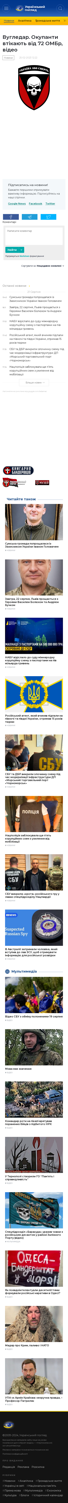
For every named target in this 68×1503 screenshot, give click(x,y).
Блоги (25, 1495)
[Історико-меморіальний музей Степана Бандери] (50, 482)
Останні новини (14, 285)
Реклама (23, 1466)
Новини (9, 20)
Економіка (54, 1490)
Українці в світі (14, 1485)
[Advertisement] (34, 428)
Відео (9, 1020)
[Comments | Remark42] (34, 247)
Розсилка (38, 1466)
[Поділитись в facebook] (11, 217)
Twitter (50, 203)
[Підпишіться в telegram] (30, 217)
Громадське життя (47, 20)
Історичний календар (48, 1495)
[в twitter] (48, 217)
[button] (6, 8)
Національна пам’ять (42, 1485)
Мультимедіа (13, 1241)
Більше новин (34, 382)
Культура (10, 1495)
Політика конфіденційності (15, 1454)
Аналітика (24, 20)
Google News (17, 203)
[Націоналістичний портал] (18, 482)
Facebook (35, 203)
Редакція (9, 1466)
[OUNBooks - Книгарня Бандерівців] (34, 470)
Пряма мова (13, 1490)
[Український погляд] (9, 1425)
